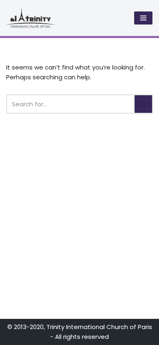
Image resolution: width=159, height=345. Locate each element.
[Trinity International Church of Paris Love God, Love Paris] (30, 18)
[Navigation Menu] (143, 18)
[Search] (144, 104)
